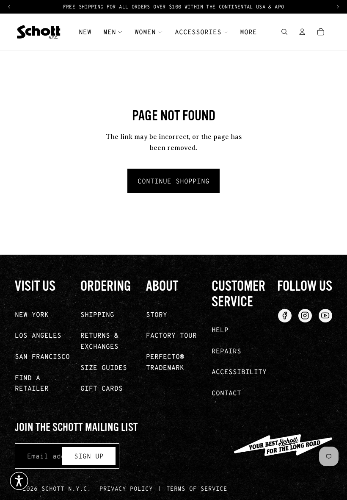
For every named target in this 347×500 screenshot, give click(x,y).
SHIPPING (97, 314)
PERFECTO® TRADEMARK (165, 361)
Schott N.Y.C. (66, 488)
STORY (156, 314)
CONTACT (226, 392)
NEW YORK (32, 314)
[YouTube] (325, 315)
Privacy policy (126, 488)
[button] (19, 481)
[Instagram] (305, 315)
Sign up (89, 455)
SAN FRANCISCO (42, 356)
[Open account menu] (302, 31)
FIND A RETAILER (32, 383)
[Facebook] (285, 315)
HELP (220, 329)
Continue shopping (173, 180)
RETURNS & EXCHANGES (99, 340)
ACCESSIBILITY (239, 371)
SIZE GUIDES (103, 367)
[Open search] (284, 31)
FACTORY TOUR (171, 335)
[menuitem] (248, 32)
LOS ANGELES (38, 335)
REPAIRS (226, 350)
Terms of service (196, 488)
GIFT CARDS (101, 388)
